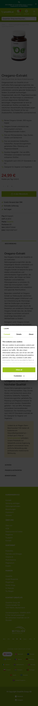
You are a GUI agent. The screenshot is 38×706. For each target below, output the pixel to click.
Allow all (19, 370)
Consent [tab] (7, 334)
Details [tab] (19, 334)
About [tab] (31, 334)
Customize (18, 376)
